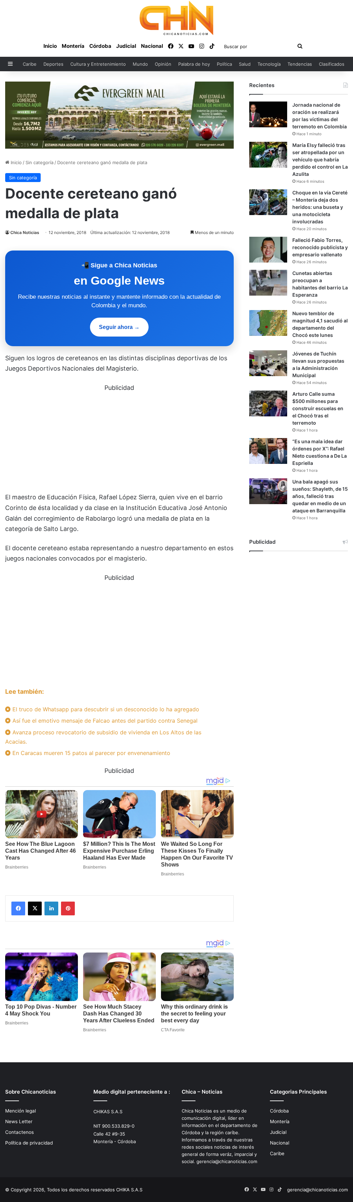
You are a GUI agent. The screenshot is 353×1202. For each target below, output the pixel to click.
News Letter (18, 1121)
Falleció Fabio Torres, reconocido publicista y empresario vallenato (320, 247)
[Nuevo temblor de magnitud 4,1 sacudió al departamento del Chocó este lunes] (268, 323)
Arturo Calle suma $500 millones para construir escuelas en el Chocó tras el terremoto (317, 408)
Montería (73, 46)
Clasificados (331, 64)
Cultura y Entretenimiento (98, 64)
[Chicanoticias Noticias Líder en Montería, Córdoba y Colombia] (176, 18)
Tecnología (269, 64)
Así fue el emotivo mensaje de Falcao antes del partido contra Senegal (104, 720)
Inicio (50, 46)
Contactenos (19, 1132)
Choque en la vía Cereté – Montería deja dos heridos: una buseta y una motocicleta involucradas (319, 207)
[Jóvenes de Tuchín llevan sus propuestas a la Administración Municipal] (268, 363)
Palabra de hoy (194, 64)
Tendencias (300, 64)
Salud (245, 64)
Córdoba (100, 46)
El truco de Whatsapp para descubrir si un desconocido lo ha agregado (105, 709)
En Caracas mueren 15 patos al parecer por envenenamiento (90, 752)
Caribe (30, 64)
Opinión (163, 64)
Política (224, 64)
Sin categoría (39, 162)
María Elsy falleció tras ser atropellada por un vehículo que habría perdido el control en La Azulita (320, 159)
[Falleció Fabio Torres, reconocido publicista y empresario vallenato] (268, 250)
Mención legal (20, 1111)
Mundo (140, 64)
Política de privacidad (29, 1143)
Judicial (126, 46)
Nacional (152, 46)
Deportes (53, 64)
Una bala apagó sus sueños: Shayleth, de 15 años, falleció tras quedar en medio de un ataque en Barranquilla (320, 496)
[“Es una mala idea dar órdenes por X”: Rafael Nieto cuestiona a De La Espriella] (268, 451)
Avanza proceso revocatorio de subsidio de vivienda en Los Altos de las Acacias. (103, 737)
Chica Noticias (24, 232)
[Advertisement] (119, 441)
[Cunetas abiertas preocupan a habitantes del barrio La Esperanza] (268, 283)
